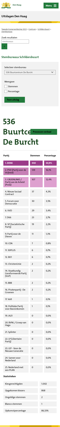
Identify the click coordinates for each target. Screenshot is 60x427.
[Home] (11, 5)
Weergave (9, 81)
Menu (49, 5)
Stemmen (13, 86)
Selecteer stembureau (15, 67)
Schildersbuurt (44, 29)
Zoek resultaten (9, 37)
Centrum (32, 29)
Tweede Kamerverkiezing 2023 (14, 29)
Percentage (13, 91)
